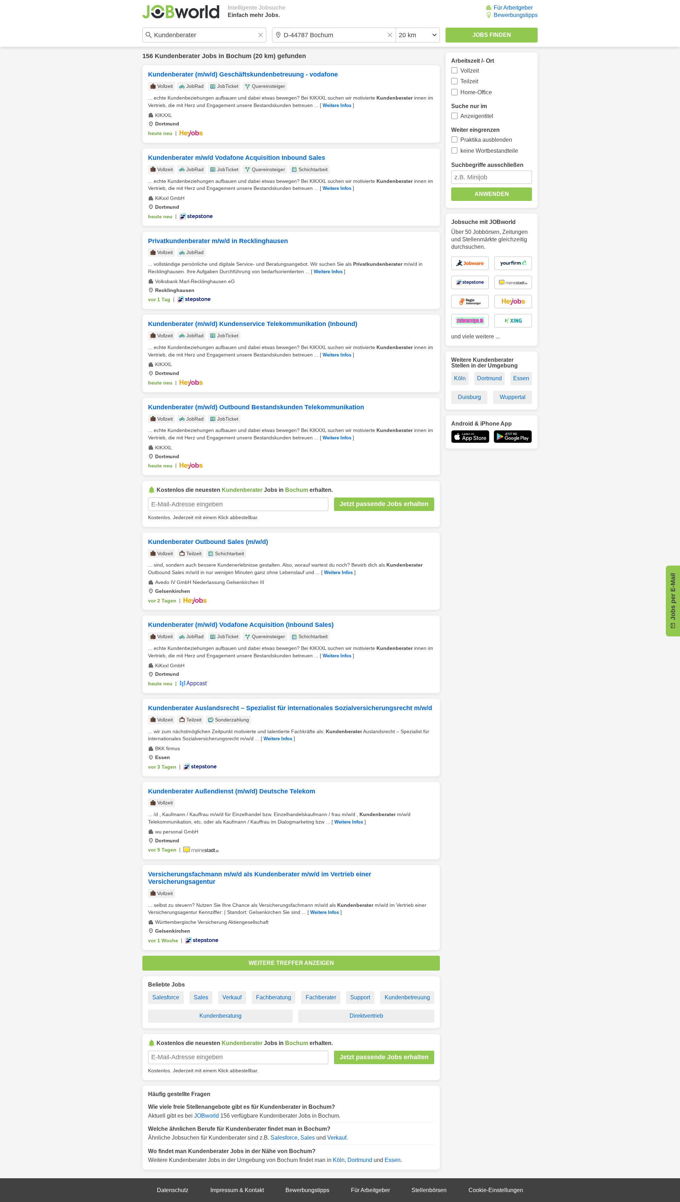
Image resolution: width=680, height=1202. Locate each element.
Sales (201, 997)
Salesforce (165, 997)
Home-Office (476, 92)
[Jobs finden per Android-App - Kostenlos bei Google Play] (513, 436)
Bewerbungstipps (516, 15)
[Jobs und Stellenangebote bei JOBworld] (180, 11)
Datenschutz (172, 1190)
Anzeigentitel (476, 116)
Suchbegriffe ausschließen (487, 165)
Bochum (238, 56)
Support (360, 997)
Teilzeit (469, 81)
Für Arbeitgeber (513, 8)
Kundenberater (177, 56)
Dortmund (359, 1160)
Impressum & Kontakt (237, 1190)
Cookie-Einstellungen (496, 1190)
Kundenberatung (220, 1016)
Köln (339, 1160)
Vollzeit (469, 71)
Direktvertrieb (366, 1016)
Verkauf (232, 997)
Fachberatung (273, 997)
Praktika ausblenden (486, 140)
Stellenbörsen (429, 1190)
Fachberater (321, 997)
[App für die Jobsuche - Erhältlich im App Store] (470, 436)
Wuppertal (513, 397)
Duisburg (469, 397)
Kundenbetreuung (407, 997)
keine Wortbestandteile (489, 151)
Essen (393, 1160)
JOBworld (206, 1116)
